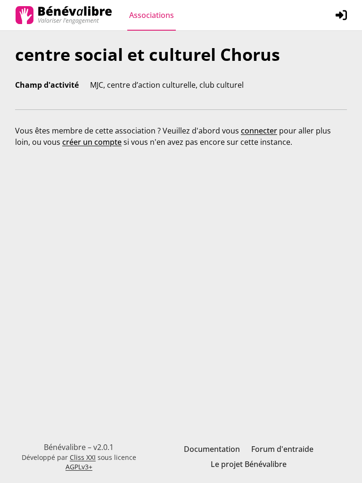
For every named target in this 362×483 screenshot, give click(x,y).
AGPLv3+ (79, 466)
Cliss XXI (83, 457)
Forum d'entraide (282, 449)
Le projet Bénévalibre (249, 464)
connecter (259, 130)
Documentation (212, 449)
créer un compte (92, 142)
